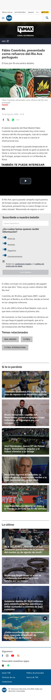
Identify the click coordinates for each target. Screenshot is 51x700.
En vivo (45, 12)
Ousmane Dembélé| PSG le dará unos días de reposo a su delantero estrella (25, 393)
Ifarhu (38, 12)
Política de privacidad (35, 673)
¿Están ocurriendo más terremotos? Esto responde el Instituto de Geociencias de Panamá (24, 635)
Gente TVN (6, 673)
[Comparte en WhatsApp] (13, 119)
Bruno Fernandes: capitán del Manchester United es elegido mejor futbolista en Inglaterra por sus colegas (24, 418)
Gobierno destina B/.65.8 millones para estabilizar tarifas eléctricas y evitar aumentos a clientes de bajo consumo (23, 605)
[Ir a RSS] (19, 655)
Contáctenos (7, 682)
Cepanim (31, 12)
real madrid (10, 339)
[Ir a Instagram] (7, 655)
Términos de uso (8, 677)
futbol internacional (15, 347)
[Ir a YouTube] (13, 655)
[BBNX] (4, 690)
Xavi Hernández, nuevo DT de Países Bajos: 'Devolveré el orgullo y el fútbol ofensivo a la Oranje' (24, 449)
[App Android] (9, 665)
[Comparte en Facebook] (3, 119)
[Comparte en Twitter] (8, 119)
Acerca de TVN (32, 677)
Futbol (26, 339)
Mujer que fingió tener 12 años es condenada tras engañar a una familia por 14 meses (22, 578)
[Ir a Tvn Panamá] (24, 18)
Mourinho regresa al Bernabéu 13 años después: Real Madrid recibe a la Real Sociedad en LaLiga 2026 (25, 477)
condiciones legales (23, 264)
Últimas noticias (7, 12)
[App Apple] (3, 665)
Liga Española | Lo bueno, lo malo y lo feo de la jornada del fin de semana (25, 507)
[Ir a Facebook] (3, 655)
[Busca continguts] (47, 18)
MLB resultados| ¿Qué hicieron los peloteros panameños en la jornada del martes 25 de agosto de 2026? (24, 549)
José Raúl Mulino (20, 12)
